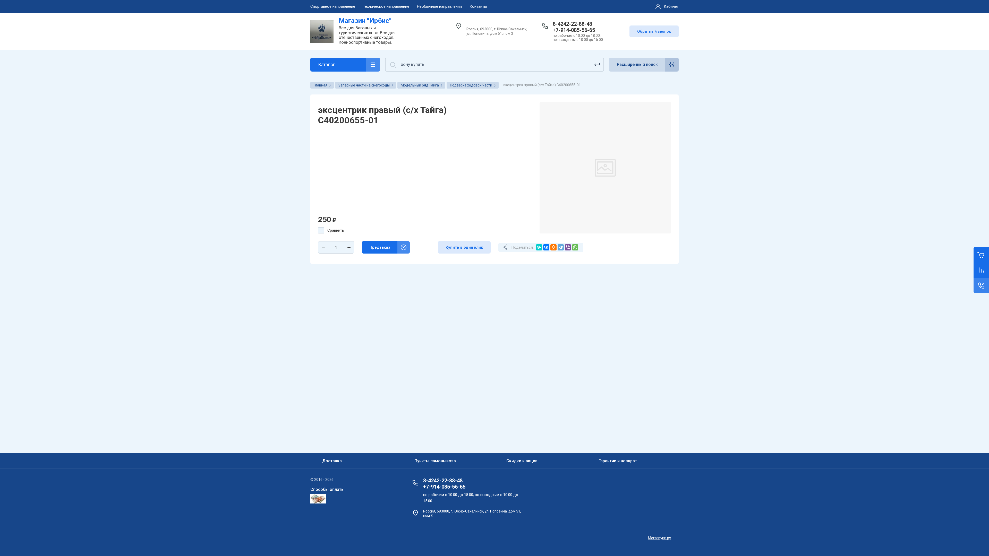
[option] (605, 167)
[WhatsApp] (575, 247)
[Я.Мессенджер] (539, 247)
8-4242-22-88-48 (572, 24)
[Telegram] (561, 247)
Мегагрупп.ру (659, 538)
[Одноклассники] (553, 247)
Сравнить (335, 230)
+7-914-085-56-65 (574, 30)
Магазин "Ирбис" (365, 20)
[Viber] (568, 247)
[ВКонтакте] (546, 247)
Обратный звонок (654, 31)
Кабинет (671, 6)
